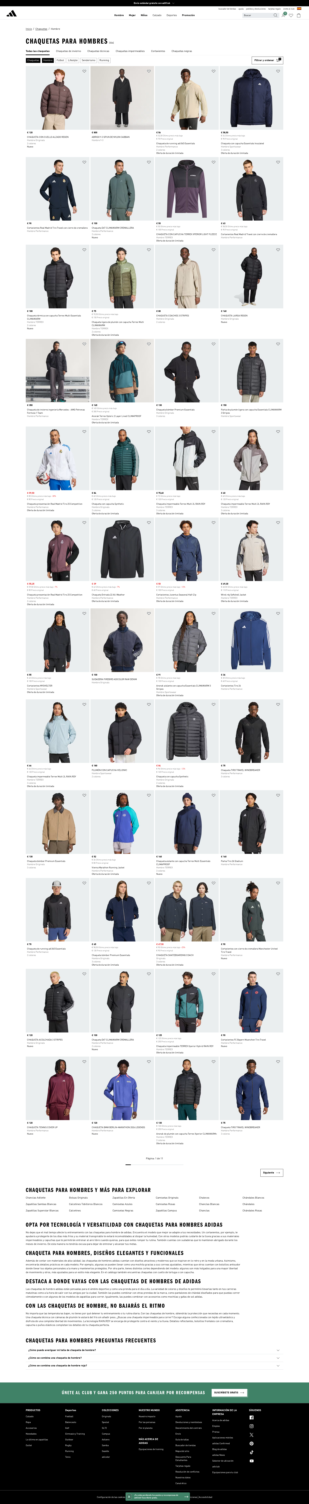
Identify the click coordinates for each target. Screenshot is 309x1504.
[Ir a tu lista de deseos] (291, 15)
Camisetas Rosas (165, 1204)
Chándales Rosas (252, 1210)
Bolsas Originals (78, 1198)
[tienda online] (11, 14)
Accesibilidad (205, 1497)
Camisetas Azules (122, 1204)
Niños (144, 15)
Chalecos (204, 1198)
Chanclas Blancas (209, 1204)
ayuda (241, 9)
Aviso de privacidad (162, 1497)
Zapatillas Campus (166, 1210)
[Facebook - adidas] (266, 1418)
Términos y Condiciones (185, 1497)
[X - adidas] (266, 1435)
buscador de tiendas (227, 9)
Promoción (188, 15)
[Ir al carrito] (299, 15)
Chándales (248, 1204)
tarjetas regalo (274, 9)
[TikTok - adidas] (266, 1452)
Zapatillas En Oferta (123, 1198)
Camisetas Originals (167, 1198)
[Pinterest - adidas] (266, 1444)
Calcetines (75, 1210)
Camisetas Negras (122, 1210)
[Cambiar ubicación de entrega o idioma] (299, 9)
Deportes (172, 15)
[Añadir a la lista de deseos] (84, 72)
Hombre (119, 15)
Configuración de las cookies (111, 1497)
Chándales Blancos (253, 1198)
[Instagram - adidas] (266, 1426)
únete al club (289, 9)
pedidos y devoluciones (256, 9)
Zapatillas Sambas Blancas (41, 1204)
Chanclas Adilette (36, 1198)
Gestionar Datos (134, 1497)
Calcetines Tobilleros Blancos (86, 1204)
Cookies (148, 1497)
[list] (154, 51)
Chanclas (204, 1210)
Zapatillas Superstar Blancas (42, 1210)
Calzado (157, 15)
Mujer (132, 15)
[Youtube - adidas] (266, 1461)
